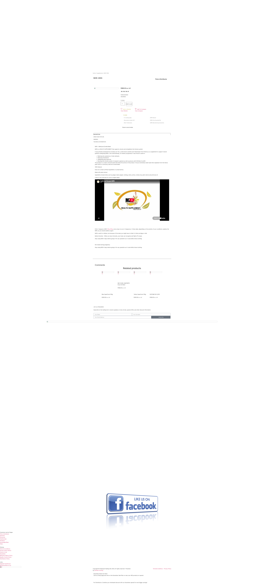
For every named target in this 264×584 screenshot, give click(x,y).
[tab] (132, 134)
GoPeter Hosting (98, 570)
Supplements (100, 73)
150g (108, 229)
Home (94, 73)
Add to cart (129, 104)
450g (111, 229)
